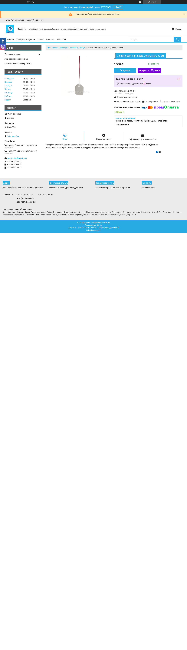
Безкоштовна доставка (127, 97)
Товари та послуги (59, 48)
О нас (40, 39)
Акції (118, 7)
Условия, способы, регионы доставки (66, 188)
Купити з (146, 70)
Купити (126, 70)
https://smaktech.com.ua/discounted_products (23, 188)
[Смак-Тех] (10, 29)
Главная (10, 39)
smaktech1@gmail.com (17, 158)
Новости (50, 39)
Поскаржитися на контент (87, 228)
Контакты (61, 39)
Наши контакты (149, 188)
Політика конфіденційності (108, 228)
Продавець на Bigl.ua (93, 225)
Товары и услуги (24, 39)
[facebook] (157, 152)
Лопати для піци (77, 48)
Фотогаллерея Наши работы (18, 63)
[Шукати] (177, 39)
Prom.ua (106, 223)
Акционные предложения (16, 59)
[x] (160, 152)
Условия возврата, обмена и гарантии (112, 188)
